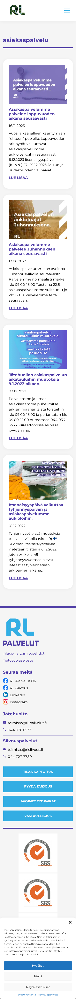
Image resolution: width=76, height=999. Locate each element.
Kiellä (38, 976)
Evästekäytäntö (27, 994)
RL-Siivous (19, 688)
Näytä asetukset (38, 987)
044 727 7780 (20, 757)
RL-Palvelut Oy (23, 681)
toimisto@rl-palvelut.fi (27, 723)
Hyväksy (38, 965)
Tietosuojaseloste (48, 994)
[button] (70, 922)
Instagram (19, 702)
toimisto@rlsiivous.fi (25, 750)
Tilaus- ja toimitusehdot (23, 653)
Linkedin (17, 695)
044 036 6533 (19, 730)
